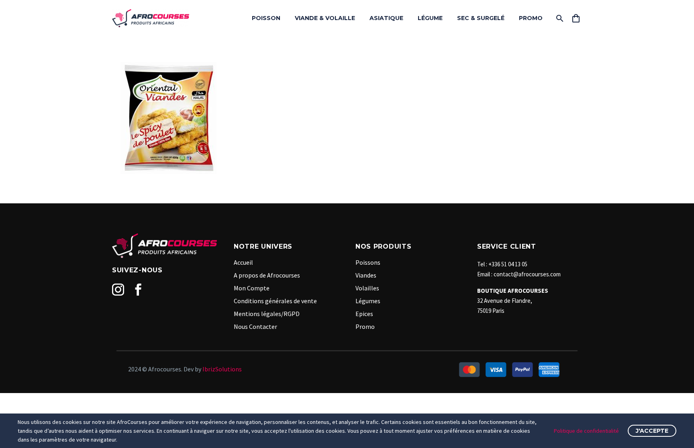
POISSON (266, 18)
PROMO (531, 18)
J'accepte (652, 430)
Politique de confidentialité (586, 430)
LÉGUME (430, 18)
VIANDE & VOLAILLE (325, 18)
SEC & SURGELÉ (480, 18)
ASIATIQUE (386, 18)
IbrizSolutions (222, 369)
